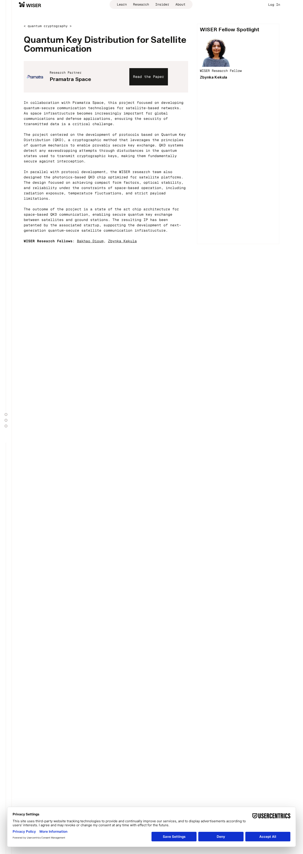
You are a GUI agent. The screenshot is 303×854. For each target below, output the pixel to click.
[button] (148, 76)
